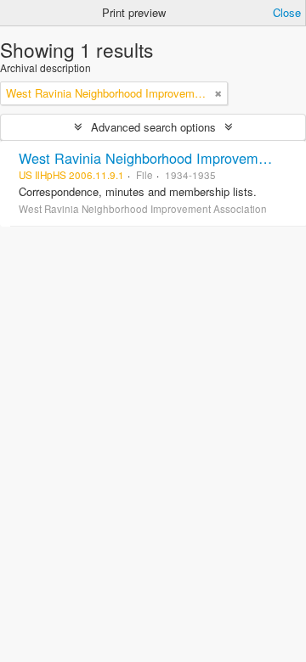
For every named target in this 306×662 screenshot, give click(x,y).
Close (287, 12)
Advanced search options (153, 127)
